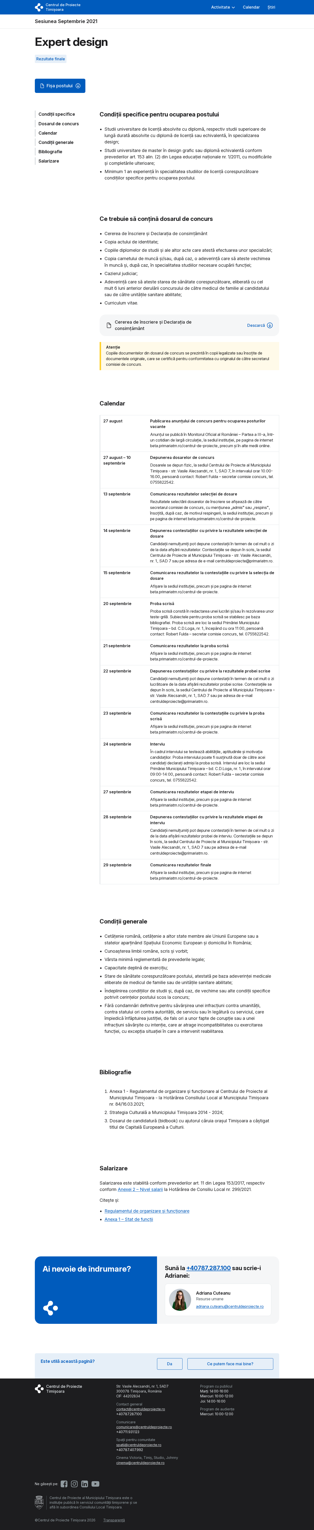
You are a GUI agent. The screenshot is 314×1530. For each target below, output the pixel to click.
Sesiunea (66, 21)
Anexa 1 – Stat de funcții (129, 1219)
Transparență (114, 1520)
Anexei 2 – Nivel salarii (140, 1189)
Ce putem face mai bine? (230, 1363)
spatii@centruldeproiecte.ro (138, 1445)
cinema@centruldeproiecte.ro (140, 1463)
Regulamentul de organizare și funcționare (147, 1211)
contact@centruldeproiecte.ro (140, 1409)
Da (169, 1363)
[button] (223, 7)
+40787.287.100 (208, 1268)
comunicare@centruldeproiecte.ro (144, 1427)
